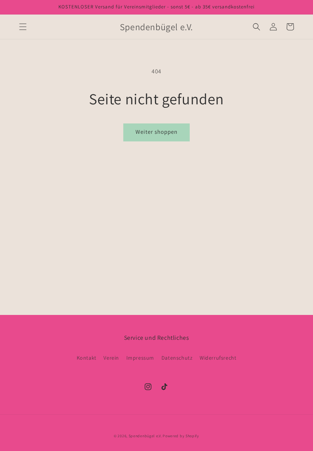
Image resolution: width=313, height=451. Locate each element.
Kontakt (87, 357)
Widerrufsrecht (218, 357)
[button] (23, 26)
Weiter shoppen (156, 131)
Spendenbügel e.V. (145, 435)
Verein (111, 357)
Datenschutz (177, 357)
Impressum (140, 357)
